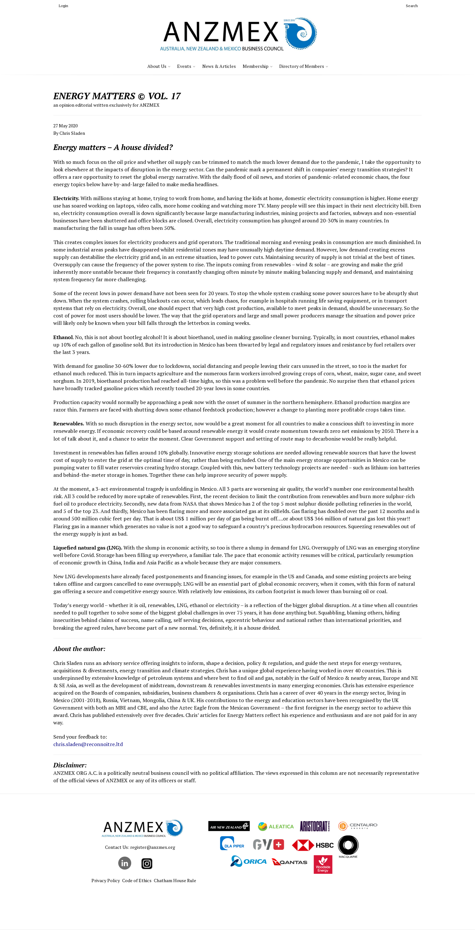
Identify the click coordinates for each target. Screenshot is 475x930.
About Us (156, 66)
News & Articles (219, 66)
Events (184, 66)
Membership (256, 66)
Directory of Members (301, 66)
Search (412, 5)
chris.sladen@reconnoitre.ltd (88, 744)
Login (63, 5)
